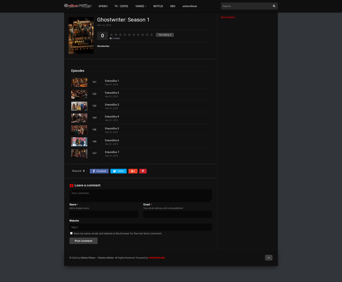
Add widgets (228, 17)
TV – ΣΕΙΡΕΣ (121, 6)
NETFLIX (158, 6)
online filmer (189, 6)
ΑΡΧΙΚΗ (103, 6)
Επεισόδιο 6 (112, 140)
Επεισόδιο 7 (112, 152)
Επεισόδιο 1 (112, 80)
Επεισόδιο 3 (112, 104)
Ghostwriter (103, 46)
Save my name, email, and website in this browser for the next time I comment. (118, 233)
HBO (172, 6)
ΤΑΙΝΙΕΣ (139, 6)
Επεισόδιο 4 (112, 116)
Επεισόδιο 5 (112, 128)
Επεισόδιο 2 (112, 92)
